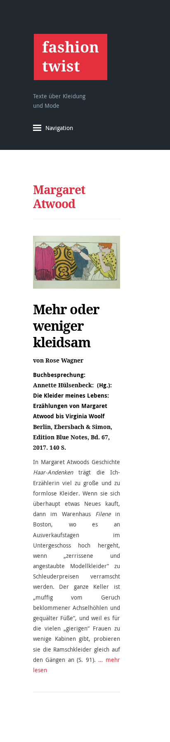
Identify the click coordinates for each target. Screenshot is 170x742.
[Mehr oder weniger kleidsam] (76, 262)
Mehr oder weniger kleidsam (66, 325)
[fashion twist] (70, 57)
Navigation (59, 128)
